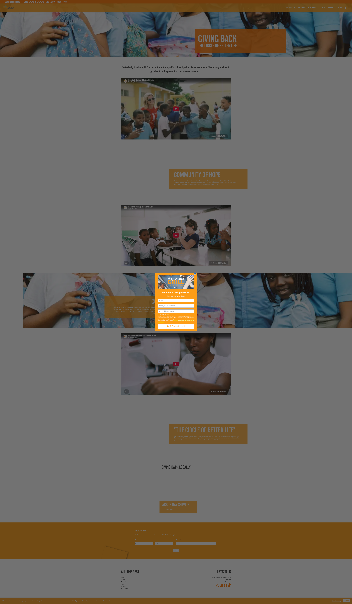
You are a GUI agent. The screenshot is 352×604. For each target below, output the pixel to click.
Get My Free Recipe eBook (176, 326)
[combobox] (160, 311)
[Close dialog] (195, 274)
